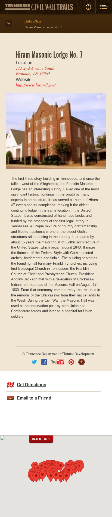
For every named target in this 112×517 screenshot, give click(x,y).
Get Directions (31, 384)
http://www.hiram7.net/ (35, 85)
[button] (66, 477)
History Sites (32, 21)
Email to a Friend (34, 398)
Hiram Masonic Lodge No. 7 (43, 27)
